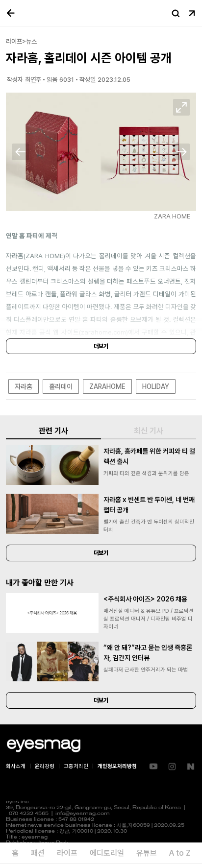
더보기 (101, 346)
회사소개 (15, 766)
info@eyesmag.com (82, 813)
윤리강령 (44, 766)
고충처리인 (76, 766)
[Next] (181, 152)
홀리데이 (61, 386)
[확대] (181, 107)
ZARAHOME (107, 386)
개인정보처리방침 (117, 766)
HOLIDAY (155, 386)
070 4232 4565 (29, 813)
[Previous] (20, 152)
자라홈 (23, 386)
